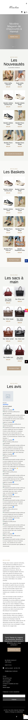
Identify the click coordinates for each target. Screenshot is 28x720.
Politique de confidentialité (16, 712)
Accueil (4, 676)
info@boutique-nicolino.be (11, 671)
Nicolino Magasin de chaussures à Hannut (14, 27)
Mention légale (6, 687)
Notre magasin (6, 681)
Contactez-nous (14, 649)
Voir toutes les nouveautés (14, 153)
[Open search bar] (26, 12)
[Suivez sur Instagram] (14, 716)
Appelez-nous (14, 36)
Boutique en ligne (14, 260)
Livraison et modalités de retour (10, 683)
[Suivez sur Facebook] (11, 716)
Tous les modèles (7, 680)
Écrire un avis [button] (6, 408)
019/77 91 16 (8, 665)
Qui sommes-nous (7, 678)
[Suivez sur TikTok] (17, 716)
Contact (5, 685)
